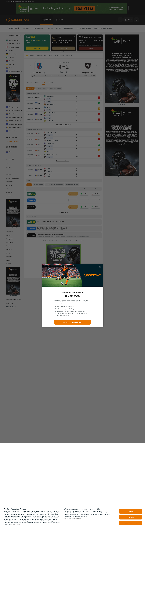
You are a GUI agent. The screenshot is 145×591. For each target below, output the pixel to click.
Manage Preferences (131, 523)
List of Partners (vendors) (72, 518)
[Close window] (100, 267)
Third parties (17, 524)
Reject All (130, 517)
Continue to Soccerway (72, 322)
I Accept (130, 511)
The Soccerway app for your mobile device (71, 311)
